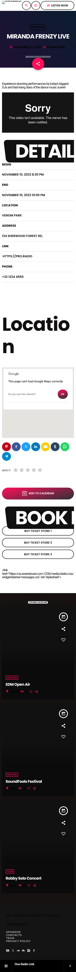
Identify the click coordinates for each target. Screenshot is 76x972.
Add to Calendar (41, 493)
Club (10, 871)
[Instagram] (28, 951)
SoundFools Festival (24, 781)
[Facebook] (34, 951)
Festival (38, 27)
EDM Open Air (18, 684)
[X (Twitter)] (13, 951)
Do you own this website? (22, 394)
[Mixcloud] (23, 951)
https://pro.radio (17, 256)
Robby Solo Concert (23, 878)
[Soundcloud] (18, 951)
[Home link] (11, 5)
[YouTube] (7, 951)
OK (62, 394)
